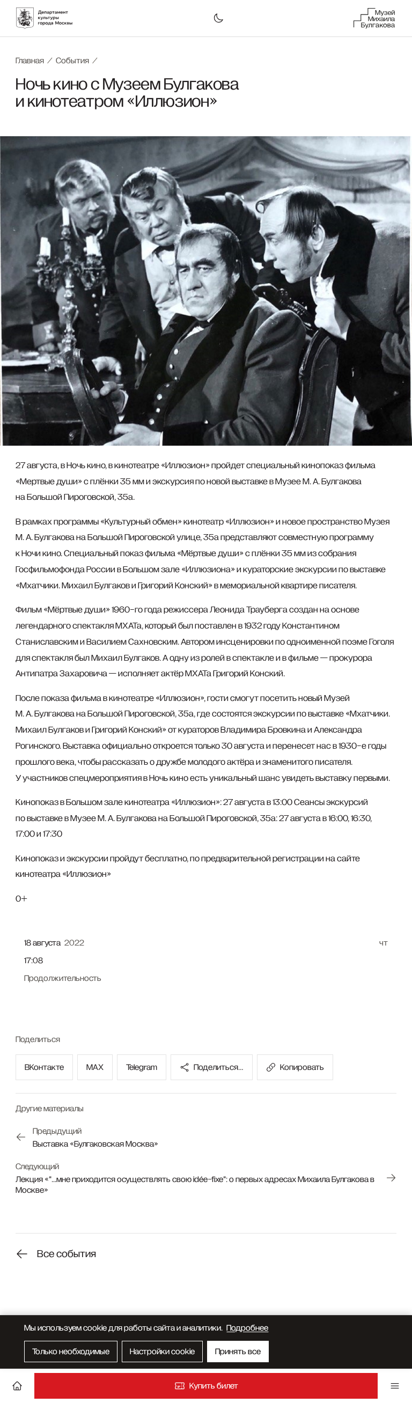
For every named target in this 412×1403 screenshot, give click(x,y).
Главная (30, 60)
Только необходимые (70, 1351)
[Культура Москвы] (50, 18)
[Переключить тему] (218, 18)
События (72, 60)
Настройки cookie (162, 1351)
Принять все (238, 1351)
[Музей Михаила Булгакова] (374, 18)
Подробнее (247, 1328)
